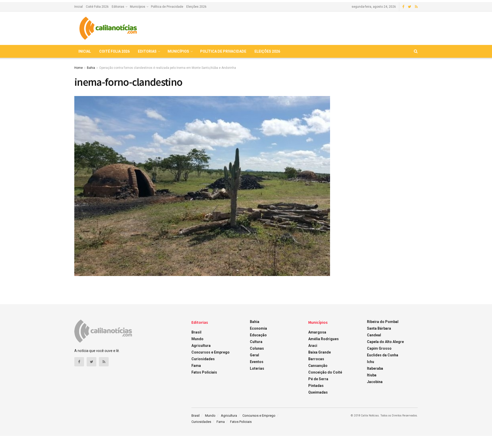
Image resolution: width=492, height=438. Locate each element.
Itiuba (371, 375)
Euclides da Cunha (382, 355)
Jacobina (375, 382)
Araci (312, 346)
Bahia (91, 68)
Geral (254, 355)
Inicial (78, 6)
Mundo (197, 339)
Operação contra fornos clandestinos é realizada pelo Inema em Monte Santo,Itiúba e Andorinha (167, 68)
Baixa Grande (319, 352)
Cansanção (317, 366)
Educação (258, 335)
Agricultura (201, 346)
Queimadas (318, 392)
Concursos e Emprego (210, 352)
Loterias (257, 368)
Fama (196, 366)
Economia (258, 328)
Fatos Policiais (204, 372)
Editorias (118, 6)
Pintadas (316, 386)
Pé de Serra (318, 379)
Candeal (374, 335)
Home (78, 68)
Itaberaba (375, 368)
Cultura (256, 342)
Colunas (257, 348)
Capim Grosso (379, 348)
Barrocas (316, 359)
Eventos (256, 362)
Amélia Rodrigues (323, 339)
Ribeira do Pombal (382, 322)
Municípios (137, 6)
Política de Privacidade (167, 6)
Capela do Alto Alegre (385, 342)
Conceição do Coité (325, 372)
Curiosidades (203, 359)
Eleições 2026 (196, 6)
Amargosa (317, 332)
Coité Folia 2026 (97, 6)
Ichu (370, 362)
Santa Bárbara (379, 328)
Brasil (196, 332)
